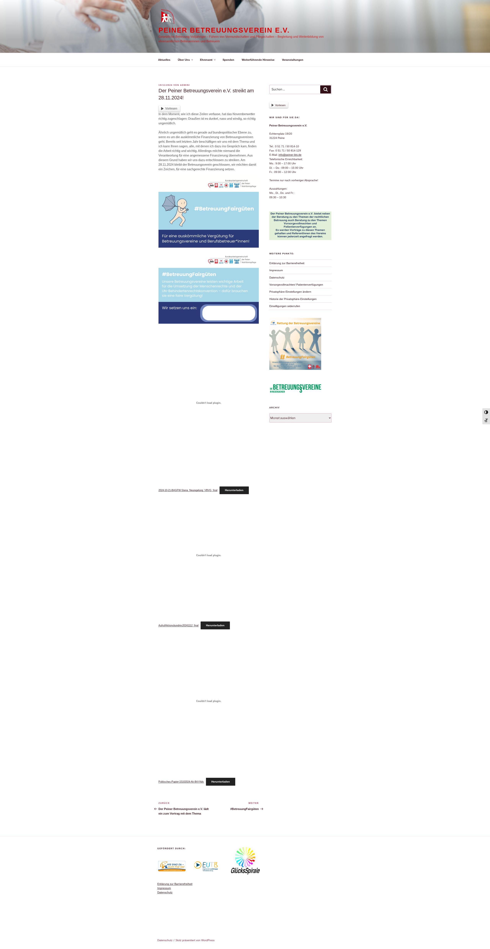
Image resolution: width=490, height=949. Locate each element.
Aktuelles (164, 59)
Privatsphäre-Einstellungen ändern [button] (290, 291)
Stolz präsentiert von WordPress (195, 940)
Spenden (228, 59)
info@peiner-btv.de (289, 154)
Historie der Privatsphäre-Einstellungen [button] (293, 299)
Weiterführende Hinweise (258, 59)
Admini (185, 85)
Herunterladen (234, 490)
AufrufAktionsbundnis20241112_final (178, 625)
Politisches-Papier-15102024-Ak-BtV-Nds (181, 781)
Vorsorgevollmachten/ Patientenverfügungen (296, 284)
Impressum (276, 270)
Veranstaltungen (292, 59)
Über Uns (184, 59)
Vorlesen (171, 108)
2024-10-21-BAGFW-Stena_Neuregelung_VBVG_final (187, 490)
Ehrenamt (206, 59)
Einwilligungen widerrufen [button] (284, 306)
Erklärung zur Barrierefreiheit (286, 263)
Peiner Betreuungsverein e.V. (224, 30)
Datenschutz (276, 277)
